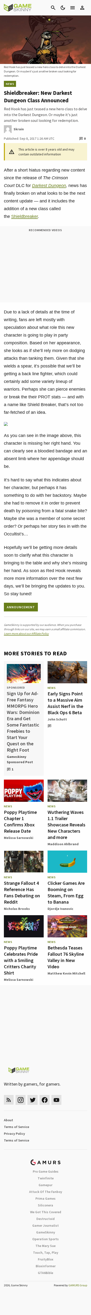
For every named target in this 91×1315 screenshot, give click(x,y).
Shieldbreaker (24, 216)
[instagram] (20, 1100)
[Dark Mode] (63, 8)
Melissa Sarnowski (18, 838)
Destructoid (45, 1219)
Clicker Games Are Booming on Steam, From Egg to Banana (66, 892)
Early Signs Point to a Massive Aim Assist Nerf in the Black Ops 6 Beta (65, 703)
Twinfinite (46, 1178)
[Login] (82, 8)
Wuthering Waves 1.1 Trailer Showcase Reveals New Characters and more (66, 824)
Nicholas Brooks (17, 909)
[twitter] (32, 1100)
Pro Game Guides (45, 1171)
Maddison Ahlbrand (63, 844)
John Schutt (57, 719)
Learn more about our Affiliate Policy (26, 633)
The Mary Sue (45, 1246)
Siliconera (45, 1205)
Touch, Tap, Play (45, 1252)
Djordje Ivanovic (60, 909)
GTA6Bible (45, 1273)
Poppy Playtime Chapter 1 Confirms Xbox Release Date (20, 821)
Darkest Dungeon (49, 185)
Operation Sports (45, 1239)
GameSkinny (45, 1232)
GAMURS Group (77, 1285)
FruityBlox (45, 1259)
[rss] (9, 1100)
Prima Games (45, 1198)
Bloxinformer (46, 1266)
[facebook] (45, 1100)
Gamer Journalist (45, 1225)
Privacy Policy (14, 1133)
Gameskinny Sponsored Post (20, 759)
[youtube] (56, 1100)
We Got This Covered (45, 1212)
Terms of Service (16, 1127)
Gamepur (45, 1185)
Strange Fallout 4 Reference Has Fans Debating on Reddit (22, 892)
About (8, 1120)
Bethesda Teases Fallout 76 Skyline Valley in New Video (66, 957)
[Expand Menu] (72, 8)
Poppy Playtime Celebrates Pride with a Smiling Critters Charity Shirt (21, 960)
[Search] (53, 8)
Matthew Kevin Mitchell (66, 973)
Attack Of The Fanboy (45, 1192)
